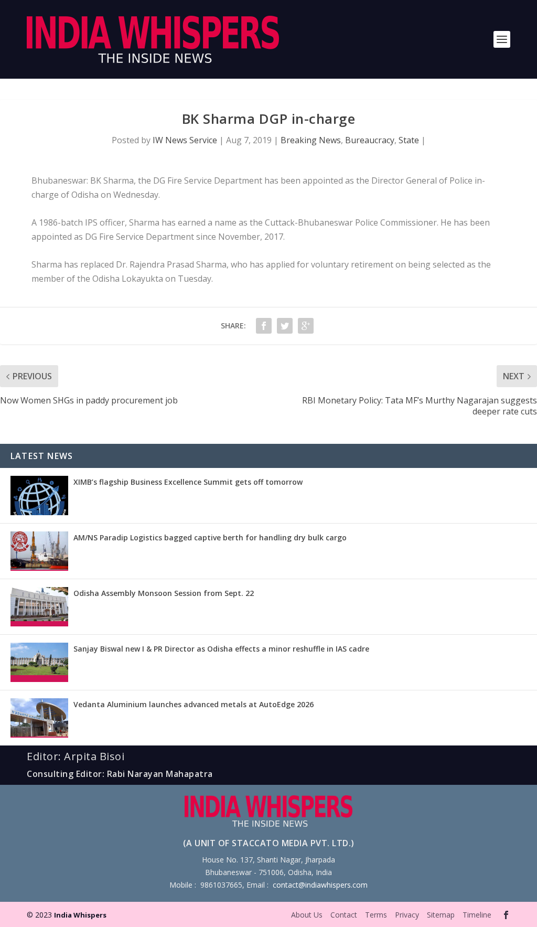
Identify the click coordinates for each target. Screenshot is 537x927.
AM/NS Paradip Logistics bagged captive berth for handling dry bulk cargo (210, 537)
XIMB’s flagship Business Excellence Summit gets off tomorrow (188, 482)
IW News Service (185, 140)
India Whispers (80, 915)
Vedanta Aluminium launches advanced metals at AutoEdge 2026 (193, 704)
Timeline (477, 915)
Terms (376, 915)
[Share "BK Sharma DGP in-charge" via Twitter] (284, 325)
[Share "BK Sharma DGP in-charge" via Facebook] (263, 325)
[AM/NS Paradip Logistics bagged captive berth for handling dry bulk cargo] (39, 551)
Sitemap (441, 915)
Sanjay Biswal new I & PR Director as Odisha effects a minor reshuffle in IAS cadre (221, 649)
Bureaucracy (369, 140)
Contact (343, 915)
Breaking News (311, 140)
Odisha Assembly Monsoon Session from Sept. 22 (163, 593)
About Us (307, 915)
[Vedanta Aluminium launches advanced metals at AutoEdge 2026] (39, 718)
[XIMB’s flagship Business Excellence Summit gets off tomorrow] (39, 495)
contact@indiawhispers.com (320, 885)
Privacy (407, 915)
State (409, 140)
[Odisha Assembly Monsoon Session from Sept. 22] (39, 606)
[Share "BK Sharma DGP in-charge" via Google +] (305, 325)
